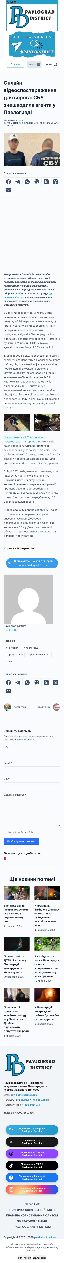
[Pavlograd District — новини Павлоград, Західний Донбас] (30, 1064)
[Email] (8, 190)
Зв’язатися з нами (32, 1221)
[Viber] (37, 182)
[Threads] (55, 182)
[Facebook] (8, 182)
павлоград (31, 647)
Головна (16, 64)
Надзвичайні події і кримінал (40, 123)
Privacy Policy (28, 832)
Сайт (7, 778)
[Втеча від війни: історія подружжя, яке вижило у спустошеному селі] (17, 893)
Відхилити (39, 1257)
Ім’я (7, 747)
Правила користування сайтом (32, 1215)
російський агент (39, 654)
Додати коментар (15, 794)
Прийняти (24, 1257)
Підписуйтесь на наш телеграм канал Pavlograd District (33, 563)
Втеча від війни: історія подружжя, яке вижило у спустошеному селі (16, 913)
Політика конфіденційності (32, 1210)
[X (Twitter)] (46, 182)
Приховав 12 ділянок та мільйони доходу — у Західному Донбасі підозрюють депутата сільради (16, 1019)
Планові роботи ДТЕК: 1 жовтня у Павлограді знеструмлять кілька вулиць (15, 964)
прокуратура (14, 654)
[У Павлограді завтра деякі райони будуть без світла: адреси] (47, 995)
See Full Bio (11, 630)
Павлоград (10, 125)
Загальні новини (13, 123)
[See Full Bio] (19, 630)
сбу (9, 661)
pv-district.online (44, 1237)
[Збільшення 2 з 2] (56, 418)
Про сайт (32, 1204)
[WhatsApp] (27, 182)
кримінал (12, 647)
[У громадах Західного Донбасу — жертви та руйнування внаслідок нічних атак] (47, 893)
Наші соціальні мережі (32, 1226)
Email (8, 763)
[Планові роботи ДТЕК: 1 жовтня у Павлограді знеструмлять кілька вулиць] (17, 944)
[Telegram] (18, 182)
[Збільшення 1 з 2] (25, 418)
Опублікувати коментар (21, 841)
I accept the (21, 832)
